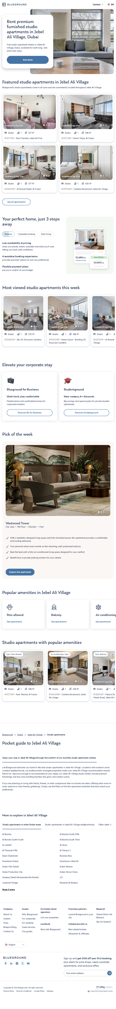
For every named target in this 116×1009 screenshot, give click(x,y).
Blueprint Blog (9, 927)
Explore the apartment (20, 572)
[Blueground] (14, 958)
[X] (22, 963)
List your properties (50, 917)
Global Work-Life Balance (104, 916)
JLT (61, 877)
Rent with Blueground (50, 929)
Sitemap (50, 991)
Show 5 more (8, 889)
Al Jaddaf (6, 845)
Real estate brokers (77, 929)
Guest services (28, 927)
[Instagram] (17, 963)
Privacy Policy (8, 991)
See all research (103, 921)
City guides (27, 931)
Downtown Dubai (10, 861)
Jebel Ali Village (35, 734)
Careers (6, 918)
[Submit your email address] (109, 973)
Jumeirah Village (10, 882)
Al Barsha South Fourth (12, 839)
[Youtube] (28, 963)
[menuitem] (49, 759)
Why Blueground (29, 914)
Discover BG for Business (29, 412)
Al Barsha (6, 834)
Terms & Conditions (24, 991)
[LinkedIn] (11, 963)
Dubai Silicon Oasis (69, 872)
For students (27, 923)
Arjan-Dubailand (10, 855)
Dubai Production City (12, 872)
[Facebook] (5, 963)
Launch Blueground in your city (80, 916)
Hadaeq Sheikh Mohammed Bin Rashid (20, 877)
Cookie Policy (39, 991)
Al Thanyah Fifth (9, 850)
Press (5, 923)
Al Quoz (63, 845)
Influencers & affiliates (78, 933)
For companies (29, 918)
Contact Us (8, 931)
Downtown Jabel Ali (69, 861)
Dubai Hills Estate (10, 866)
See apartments (14, 621)
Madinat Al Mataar (69, 882)
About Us (7, 914)
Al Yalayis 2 (65, 850)
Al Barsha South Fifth (69, 834)
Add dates (28, 59)
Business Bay (66, 855)
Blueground (7, 734)
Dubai (20, 734)
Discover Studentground (86, 412)
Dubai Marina (66, 866)
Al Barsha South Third (70, 839)
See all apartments (16, 202)
